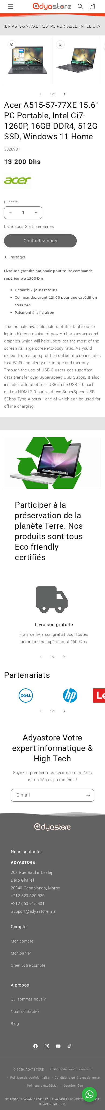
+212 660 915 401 (28, 903)
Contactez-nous (40, 240)
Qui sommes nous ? (28, 999)
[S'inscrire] (88, 795)
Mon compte (22, 941)
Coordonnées (73, 1085)
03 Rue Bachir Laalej (32, 872)
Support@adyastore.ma (33, 911)
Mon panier (21, 953)
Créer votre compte (28, 965)
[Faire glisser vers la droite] (64, 94)
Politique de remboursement (71, 1069)
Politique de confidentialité (30, 1077)
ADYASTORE (35, 1069)
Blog (15, 1023)
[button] (11, 6)
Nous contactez (25, 1011)
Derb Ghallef (22, 880)
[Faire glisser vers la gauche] (41, 94)
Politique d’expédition (42, 1085)
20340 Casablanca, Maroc (35, 888)
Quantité (11, 202)
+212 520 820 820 (28, 895)
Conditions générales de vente (77, 1077)
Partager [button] (17, 257)
